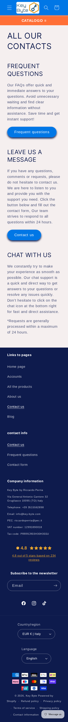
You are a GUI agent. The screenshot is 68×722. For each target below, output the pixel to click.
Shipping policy (49, 707)
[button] (9, 8)
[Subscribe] (55, 585)
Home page (16, 366)
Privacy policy (52, 701)
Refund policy (30, 701)
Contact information (26, 714)
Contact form (17, 465)
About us (14, 396)
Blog (10, 416)
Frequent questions (32, 132)
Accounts (14, 376)
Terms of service (24, 707)
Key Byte (31, 695)
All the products (19, 386)
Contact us (24, 235)
